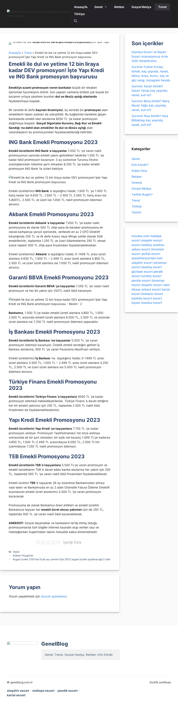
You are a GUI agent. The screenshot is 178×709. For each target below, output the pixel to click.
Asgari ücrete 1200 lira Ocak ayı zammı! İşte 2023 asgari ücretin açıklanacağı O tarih (62, 559)
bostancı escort (152, 294)
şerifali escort (150, 254)
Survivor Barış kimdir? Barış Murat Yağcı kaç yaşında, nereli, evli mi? (150, 105)
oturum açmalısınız (54, 596)
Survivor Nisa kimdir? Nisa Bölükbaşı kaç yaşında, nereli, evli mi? (150, 120)
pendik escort (141, 280)
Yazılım (136, 212)
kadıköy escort (151, 267)
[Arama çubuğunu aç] (75, 20)
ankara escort (151, 289)
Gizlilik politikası (160, 682)
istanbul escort (151, 302)
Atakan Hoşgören (23, 555)
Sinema (137, 182)
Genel (98, 7)
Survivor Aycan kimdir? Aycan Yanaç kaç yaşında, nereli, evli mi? (150, 91)
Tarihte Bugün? (142, 194)
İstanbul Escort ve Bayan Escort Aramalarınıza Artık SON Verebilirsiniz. (150, 56)
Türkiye (79, 14)
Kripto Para (139, 170)
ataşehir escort (151, 240)
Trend (162, 7)
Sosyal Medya (141, 7)
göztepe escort (142, 271)
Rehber (119, 7)
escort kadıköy (142, 245)
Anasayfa (80, 7)
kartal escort (16, 695)
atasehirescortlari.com (147, 258)
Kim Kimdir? (140, 165)
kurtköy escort (151, 276)
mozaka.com (140, 236)
